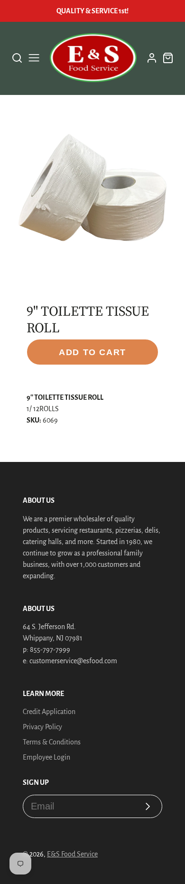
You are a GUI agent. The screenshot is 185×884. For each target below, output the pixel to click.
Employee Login (46, 757)
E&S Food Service (72, 854)
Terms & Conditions (52, 742)
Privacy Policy (42, 727)
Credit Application (49, 711)
